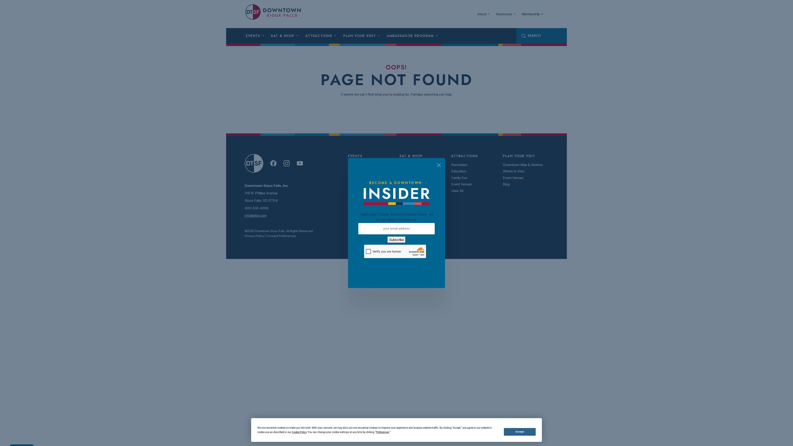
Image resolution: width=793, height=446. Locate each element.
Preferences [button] (382, 432)
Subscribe (396, 240)
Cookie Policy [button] (299, 432)
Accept (519, 431)
